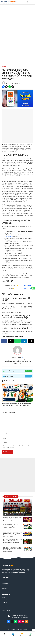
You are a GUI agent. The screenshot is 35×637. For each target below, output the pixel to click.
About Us (4, 597)
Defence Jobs (5, 583)
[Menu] (32, 2)
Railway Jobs (5, 581)
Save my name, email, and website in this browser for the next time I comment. (17, 446)
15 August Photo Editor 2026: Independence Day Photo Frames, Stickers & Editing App (11, 526)
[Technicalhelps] (9, 2)
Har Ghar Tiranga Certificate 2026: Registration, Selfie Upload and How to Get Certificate (12, 549)
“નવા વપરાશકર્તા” (9, 236)
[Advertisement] (17, 23)
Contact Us (4, 600)
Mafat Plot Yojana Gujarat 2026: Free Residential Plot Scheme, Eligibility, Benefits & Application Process (12, 533)
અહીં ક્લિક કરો (27, 285)
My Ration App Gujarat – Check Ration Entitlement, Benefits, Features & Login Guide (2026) (17, 405)
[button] (27, 2)
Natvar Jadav (11, 82)
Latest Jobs (4, 588)
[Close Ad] (33, 630)
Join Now (28, 371)
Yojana (3, 586)
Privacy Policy (5, 605)
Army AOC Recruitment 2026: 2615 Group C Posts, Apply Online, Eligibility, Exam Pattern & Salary (12, 541)
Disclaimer (4, 602)
